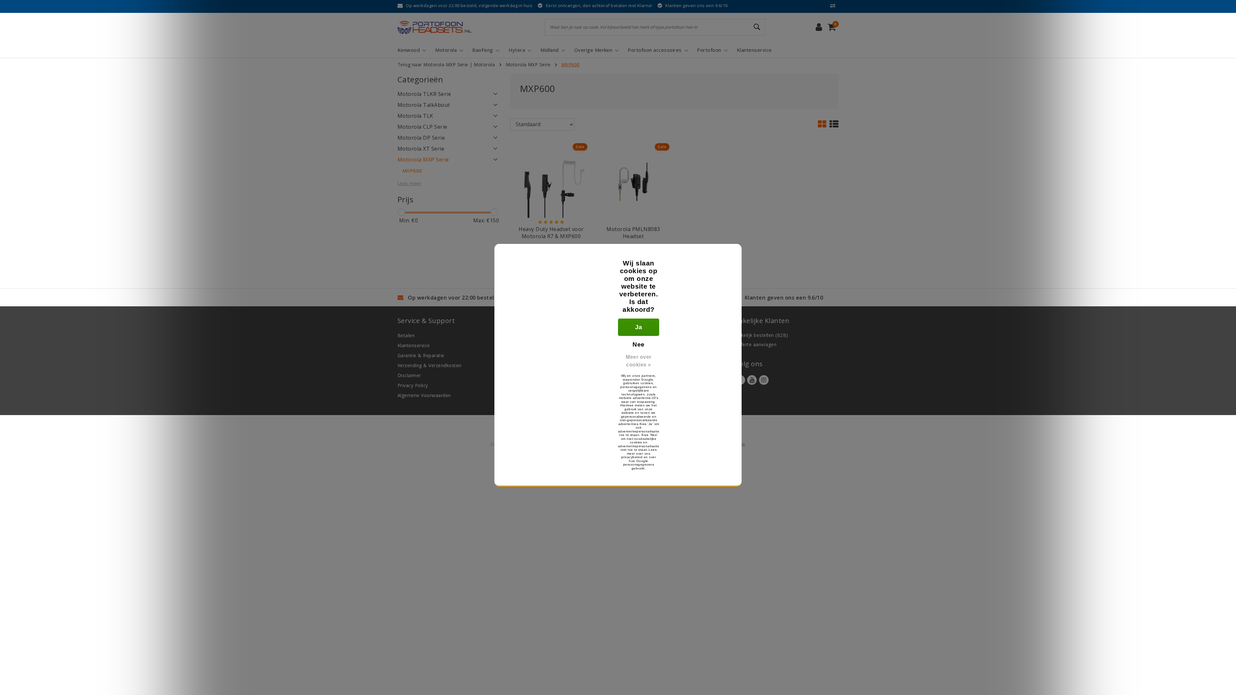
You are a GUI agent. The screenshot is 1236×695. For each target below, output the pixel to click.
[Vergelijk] (834, 5)
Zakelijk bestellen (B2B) (761, 335)
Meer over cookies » (638, 360)
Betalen (406, 335)
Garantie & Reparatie (421, 355)
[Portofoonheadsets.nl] (435, 27)
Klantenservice (414, 345)
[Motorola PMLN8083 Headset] (633, 181)
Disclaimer (409, 375)
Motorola (484, 64)
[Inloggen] (819, 27)
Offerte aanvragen (755, 344)
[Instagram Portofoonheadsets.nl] (764, 380)
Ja (638, 327)
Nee (638, 344)
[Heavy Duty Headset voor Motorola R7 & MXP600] (551, 181)
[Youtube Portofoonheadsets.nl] (752, 380)
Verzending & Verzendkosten (429, 365)
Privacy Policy (413, 385)
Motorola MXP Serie (528, 64)
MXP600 (570, 64)
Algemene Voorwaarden (424, 395)
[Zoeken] (757, 27)
